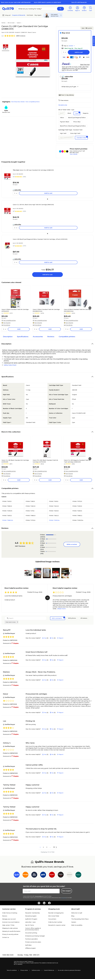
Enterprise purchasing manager (35, 936)
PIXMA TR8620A (7, 520)
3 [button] (46, 847)
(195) (41, 553)
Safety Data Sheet (10, 365)
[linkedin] (44, 903)
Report (61, 638)
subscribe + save (30, 922)
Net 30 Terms (29, 925)
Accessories (38, 336)
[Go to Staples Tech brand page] (60, 875)
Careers (73, 922)
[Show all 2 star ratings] (51, 547)
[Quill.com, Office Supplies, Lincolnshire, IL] (7, 963)
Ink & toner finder (53, 916)
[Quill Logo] (8, 8)
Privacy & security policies (10, 934)
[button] (60, 9)
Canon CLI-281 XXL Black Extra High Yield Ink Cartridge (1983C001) (33, 204)
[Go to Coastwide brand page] (25, 875)
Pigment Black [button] (64, 121)
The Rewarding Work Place (80, 919)
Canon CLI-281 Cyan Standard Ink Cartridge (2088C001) (33, 170)
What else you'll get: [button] (69, 86)
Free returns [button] (64, 100)
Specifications (22, 336)
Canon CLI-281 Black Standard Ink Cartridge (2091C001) (15, 461)
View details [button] (73, 154)
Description (8, 336)
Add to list (63, 105)
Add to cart (79, 52)
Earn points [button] (87, 28)
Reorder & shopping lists (56, 913)
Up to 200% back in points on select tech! (47, 2)
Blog (72, 916)
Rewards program (30, 916)
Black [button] (61, 113)
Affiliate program (30, 948)
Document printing (31, 933)
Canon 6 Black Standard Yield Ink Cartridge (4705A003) (15, 310)
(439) (42, 541)
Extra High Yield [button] (75, 133)
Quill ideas (28, 945)
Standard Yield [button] (81, 137)
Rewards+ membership (32, 913)
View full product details (18, 101)
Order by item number (55, 922)
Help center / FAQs (8, 925)
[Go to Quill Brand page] (16, 875)
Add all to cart (47, 274)
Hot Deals (30, 15)
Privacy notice (24, 970)
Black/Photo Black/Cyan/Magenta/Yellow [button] (73, 126)
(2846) (42, 537)
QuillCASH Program (31, 919)
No (53, 638)
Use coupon (66, 891)
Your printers (52, 919)
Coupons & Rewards (18, 15)
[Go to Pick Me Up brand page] (34, 875)
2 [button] (43, 847)
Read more (61, 608)
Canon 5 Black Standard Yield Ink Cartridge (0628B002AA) (46, 310)
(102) (42, 549)
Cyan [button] (76, 113)
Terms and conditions (38, 896)
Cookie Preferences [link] (49, 970)
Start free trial (85, 64)
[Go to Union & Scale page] (69, 875)
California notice (36, 970)
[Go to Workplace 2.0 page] (78, 875)
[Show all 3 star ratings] (51, 543)
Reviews (50, 336)
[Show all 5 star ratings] (51, 534)
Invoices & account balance (10, 922)
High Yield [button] (63, 133)
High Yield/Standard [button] (66, 137)
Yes (45, 638)
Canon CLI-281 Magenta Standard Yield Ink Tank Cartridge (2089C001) (77, 461)
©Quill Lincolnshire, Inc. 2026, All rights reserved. (26, 963)
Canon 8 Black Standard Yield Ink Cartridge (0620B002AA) (77, 310)
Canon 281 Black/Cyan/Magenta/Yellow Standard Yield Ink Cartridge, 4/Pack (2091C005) (40, 239)
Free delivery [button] (6, 325)
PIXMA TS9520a (54, 520)
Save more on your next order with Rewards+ (16, 2)
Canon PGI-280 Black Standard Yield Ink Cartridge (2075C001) (45, 461)
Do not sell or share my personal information (69, 970)
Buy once (66, 33)
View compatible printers (32, 101)
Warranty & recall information (11, 931)
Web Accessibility (76, 925)
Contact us (5, 937)
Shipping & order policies (10, 928)
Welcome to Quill (76, 913)
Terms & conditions (12, 970)
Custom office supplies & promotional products (33, 928)
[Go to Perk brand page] (43, 875)
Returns (4, 916)
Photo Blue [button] (76, 121)
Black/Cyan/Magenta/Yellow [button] (77, 117)
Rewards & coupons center (56, 925)
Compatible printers (67, 336)
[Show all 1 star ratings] (51, 551)
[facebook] (49, 903)
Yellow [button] (62, 117)
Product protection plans (33, 942)
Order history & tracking (9, 913)
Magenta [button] (85, 113)
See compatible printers (9, 320)
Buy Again (38, 15)
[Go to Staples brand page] (52, 875)
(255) (42, 545)
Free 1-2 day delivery (67, 95)
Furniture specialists (31, 939)
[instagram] (38, 903)
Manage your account (9, 919)
